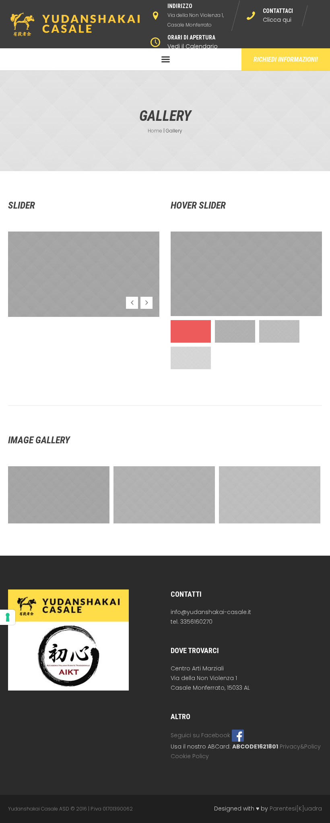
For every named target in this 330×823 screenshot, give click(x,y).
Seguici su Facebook (201, 735)
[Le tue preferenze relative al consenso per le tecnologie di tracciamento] (7, 617)
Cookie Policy (190, 756)
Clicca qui (277, 20)
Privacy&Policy (300, 746)
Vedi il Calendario (192, 46)
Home (155, 130)
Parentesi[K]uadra (296, 808)
